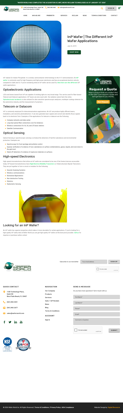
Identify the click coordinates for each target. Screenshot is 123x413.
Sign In (111, 8)
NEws (85, 15)
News (47, 304)
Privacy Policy (55, 407)
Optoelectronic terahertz (12, 99)
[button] (50, 16)
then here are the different (67, 83)
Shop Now (74, 52)
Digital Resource (114, 407)
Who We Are (36, 15)
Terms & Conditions (52, 311)
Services (48, 297)
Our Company (50, 291)
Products (50, 15)
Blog (46, 307)
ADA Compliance (68, 407)
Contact (114, 15)
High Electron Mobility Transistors (42, 164)
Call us (76, 233)
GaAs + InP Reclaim (52, 301)
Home (25, 15)
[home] (11, 13)
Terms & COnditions (98, 15)
